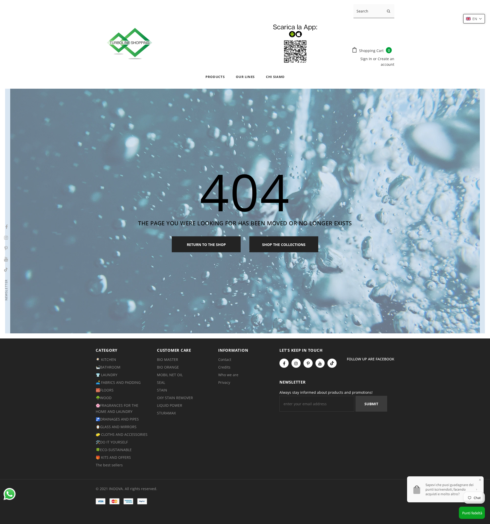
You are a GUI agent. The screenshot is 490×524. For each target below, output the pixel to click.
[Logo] (218, 42)
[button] (474, 18)
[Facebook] (284, 363)
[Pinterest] (308, 363)
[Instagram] (296, 363)
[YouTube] (320, 363)
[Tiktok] (332, 363)
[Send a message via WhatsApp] (10, 494)
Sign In (366, 58)
